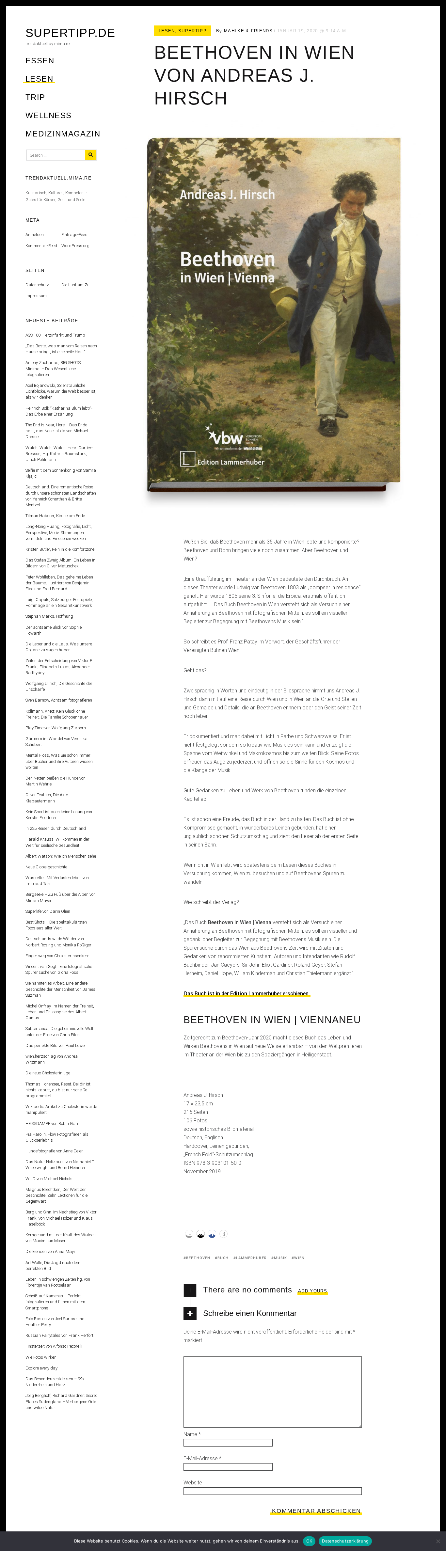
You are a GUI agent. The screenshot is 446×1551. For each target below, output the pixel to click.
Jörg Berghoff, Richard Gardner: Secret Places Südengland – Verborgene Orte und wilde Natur (61, 1401)
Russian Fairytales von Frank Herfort (59, 1335)
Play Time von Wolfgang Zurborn (55, 727)
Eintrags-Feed (74, 234)
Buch (223, 1258)
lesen (39, 78)
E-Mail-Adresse (202, 1458)
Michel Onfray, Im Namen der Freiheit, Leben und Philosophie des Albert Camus (59, 1012)
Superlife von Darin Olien (47, 911)
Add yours (312, 1291)
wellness (48, 115)
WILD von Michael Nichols (48, 1178)
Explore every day (41, 1368)
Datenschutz (37, 284)
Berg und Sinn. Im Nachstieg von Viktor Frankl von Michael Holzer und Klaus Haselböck (61, 1218)
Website (192, 1483)
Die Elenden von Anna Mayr (50, 1251)
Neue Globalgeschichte (46, 866)
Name (192, 1434)
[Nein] (438, 1541)
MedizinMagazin (62, 133)
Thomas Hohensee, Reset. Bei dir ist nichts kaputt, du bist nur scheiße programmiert (57, 1090)
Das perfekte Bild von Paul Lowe (55, 1045)
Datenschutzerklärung (345, 1540)
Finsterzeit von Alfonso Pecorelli (53, 1346)
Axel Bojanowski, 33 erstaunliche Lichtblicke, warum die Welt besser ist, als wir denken (60, 391)
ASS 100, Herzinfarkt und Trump (55, 335)
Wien (299, 1258)
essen (39, 60)
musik (280, 1258)
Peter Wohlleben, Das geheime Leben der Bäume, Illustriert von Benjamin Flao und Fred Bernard (59, 583)
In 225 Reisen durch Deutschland (55, 828)
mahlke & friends (248, 30)
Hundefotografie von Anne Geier (54, 1150)
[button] (189, 1234)
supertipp (192, 30)
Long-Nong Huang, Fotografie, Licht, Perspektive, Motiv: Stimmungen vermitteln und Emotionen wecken (58, 532)
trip (35, 97)
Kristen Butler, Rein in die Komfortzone (59, 549)
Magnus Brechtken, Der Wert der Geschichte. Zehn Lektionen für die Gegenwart (56, 1195)
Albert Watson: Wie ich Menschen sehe (60, 856)
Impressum (36, 295)
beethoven (198, 1258)
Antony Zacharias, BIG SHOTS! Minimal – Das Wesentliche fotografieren (53, 368)
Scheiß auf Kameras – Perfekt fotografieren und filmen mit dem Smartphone (55, 1301)
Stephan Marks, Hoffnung (49, 616)
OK (309, 1540)
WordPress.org (75, 245)
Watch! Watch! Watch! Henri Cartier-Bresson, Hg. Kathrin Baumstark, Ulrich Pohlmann (59, 453)
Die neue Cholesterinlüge (47, 1072)
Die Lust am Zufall (78, 284)
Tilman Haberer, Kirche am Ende (55, 515)
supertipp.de (70, 33)
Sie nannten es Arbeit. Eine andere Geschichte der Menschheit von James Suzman (60, 989)
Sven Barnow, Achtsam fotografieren (58, 700)
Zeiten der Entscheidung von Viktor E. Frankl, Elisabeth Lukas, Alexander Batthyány (59, 666)
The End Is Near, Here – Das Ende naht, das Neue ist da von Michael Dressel (56, 430)
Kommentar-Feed (41, 245)
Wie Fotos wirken (40, 1357)
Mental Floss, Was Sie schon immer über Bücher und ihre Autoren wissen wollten (59, 761)
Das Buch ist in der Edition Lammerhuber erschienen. (247, 993)
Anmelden (34, 234)
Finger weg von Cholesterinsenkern (57, 955)
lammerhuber (251, 1258)
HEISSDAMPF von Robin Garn (52, 1123)
